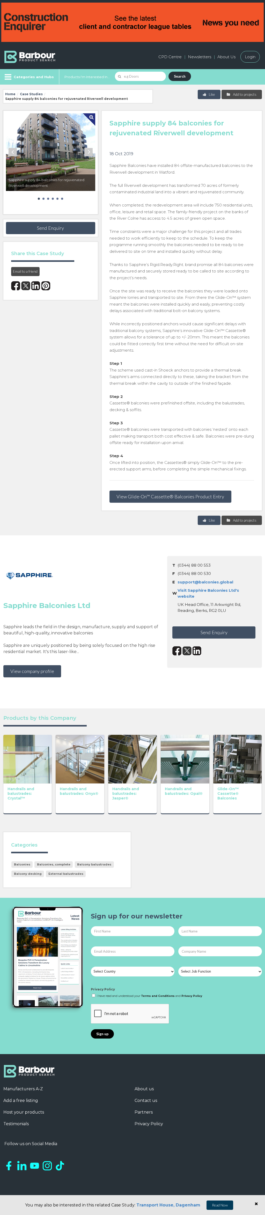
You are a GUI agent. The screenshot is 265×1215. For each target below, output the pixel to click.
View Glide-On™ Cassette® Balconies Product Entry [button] (170, 496)
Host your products (23, 1112)
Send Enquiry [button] (50, 228)
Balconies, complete (53, 864)
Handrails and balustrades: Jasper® (125, 794)
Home (10, 94)
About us (144, 1088)
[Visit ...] (27, 758)
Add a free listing (20, 1100)
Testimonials (16, 1123)
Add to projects (244, 94)
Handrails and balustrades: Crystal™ (21, 794)
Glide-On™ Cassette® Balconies (228, 794)
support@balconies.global (205, 582)
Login (250, 56)
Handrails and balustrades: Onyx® (79, 791)
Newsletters (199, 56)
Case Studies (31, 94)
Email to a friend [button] (25, 271)
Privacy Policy (103, 989)
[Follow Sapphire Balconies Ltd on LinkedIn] (197, 650)
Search (180, 76)
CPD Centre (170, 56)
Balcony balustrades (94, 864)
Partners (144, 1112)
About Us (226, 56)
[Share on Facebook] (15, 285)
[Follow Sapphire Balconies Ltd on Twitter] (187, 650)
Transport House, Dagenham (168, 1205)
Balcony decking (28, 874)
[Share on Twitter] (25, 285)
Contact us (146, 1100)
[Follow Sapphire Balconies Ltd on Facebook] (176, 650)
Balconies (22, 864)
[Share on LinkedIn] (35, 285)
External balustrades (65, 874)
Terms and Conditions (158, 996)
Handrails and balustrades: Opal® (184, 791)
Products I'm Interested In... (87, 77)
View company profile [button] (32, 671)
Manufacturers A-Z (23, 1088)
